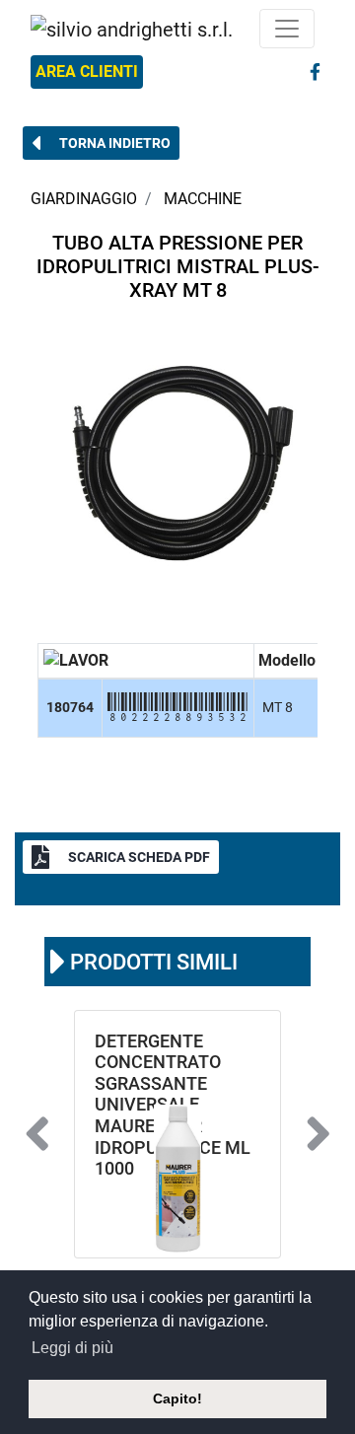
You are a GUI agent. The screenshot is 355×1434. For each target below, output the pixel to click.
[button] (101, 143)
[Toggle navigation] (287, 28)
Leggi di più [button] (72, 1347)
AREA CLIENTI (87, 71)
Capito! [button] (177, 1398)
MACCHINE (203, 198)
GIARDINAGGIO (84, 198)
